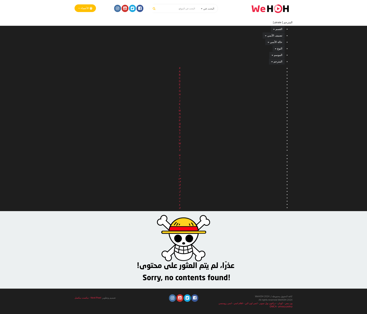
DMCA (273, 306)
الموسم (277, 55)
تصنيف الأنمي (274, 35)
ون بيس (288, 303)
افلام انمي (238, 303)
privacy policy (285, 306)
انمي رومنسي (225, 303)
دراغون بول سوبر (267, 303)
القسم (278, 29)
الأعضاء (85, 8)
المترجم (277, 61)
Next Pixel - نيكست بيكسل (88, 297)
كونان (280, 303)
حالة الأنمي (275, 42)
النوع (279, 48)
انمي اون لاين (251, 303)
